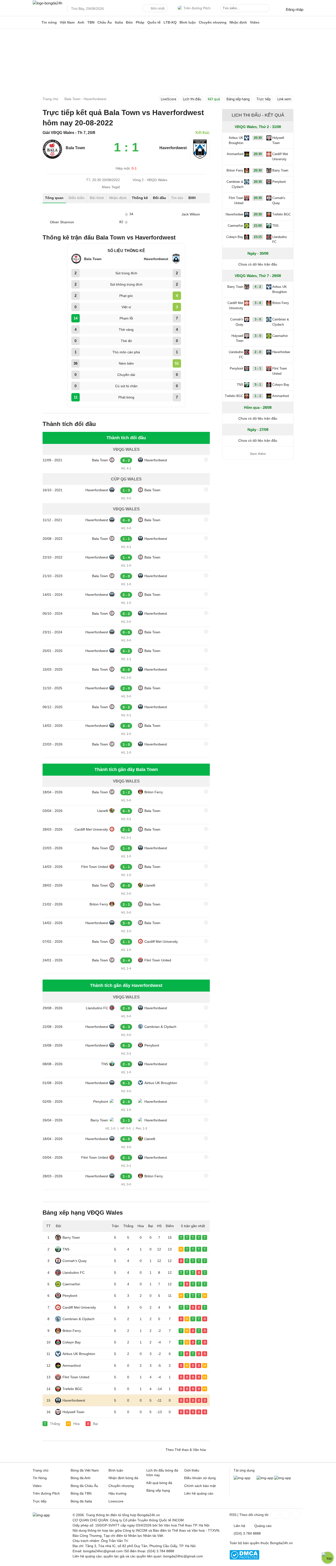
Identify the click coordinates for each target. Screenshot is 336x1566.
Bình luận (188, 22)
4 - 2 (258, 287)
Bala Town (100, 460)
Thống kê (140, 198)
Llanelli (102, 811)
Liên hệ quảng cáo (198, 1493)
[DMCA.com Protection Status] (244, 1558)
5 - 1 (258, 384)
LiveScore (168, 99)
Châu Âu (104, 22)
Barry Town (99, 1120)
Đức (129, 22)
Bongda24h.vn (281, 1543)
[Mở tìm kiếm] (266, 8)
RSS (232, 1515)
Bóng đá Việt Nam (85, 1470)
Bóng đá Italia (81, 1501)
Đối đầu (159, 198)
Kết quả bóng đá (159, 1483)
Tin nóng (49, 22)
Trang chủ (40, 1470)
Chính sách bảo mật (200, 1486)
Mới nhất (158, 8)
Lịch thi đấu (192, 99)
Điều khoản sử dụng (200, 1478)
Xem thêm (258, 454)
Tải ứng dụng (244, 1470)
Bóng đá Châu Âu (84, 1486)
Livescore (115, 1501)
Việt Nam (67, 22)
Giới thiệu (191, 1470)
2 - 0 (258, 352)
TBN (90, 22)
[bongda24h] (36, 22)
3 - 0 (258, 303)
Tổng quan (54, 198)
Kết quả (214, 99)
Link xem (284, 99)
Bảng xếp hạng (238, 99)
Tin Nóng (40, 1478)
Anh (80, 22)
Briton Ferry (153, 792)
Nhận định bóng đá (123, 1478)
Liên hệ (239, 1526)
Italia (119, 22)
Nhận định (238, 22)
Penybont (151, 1045)
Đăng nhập (294, 9)
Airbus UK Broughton (160, 1083)
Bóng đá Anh (81, 1478)
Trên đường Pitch (197, 8)
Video (255, 22)
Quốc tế (154, 22)
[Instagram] (285, 1514)
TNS (104, 1064)
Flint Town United (94, 867)
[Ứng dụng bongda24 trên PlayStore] (265, 1478)
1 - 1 (258, 368)
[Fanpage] (274, 1514)
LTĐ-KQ (170, 22)
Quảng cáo (263, 1526)
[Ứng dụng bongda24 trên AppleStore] (282, 1478)
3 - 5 (258, 336)
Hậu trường (117, 1493)
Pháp (140, 22)
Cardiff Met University (91, 829)
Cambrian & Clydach (160, 1027)
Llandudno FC (97, 1008)
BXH (192, 198)
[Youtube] (296, 1514)
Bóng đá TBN (81, 1493)
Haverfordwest (155, 460)
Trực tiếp (263, 99)
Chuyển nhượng (213, 22)
